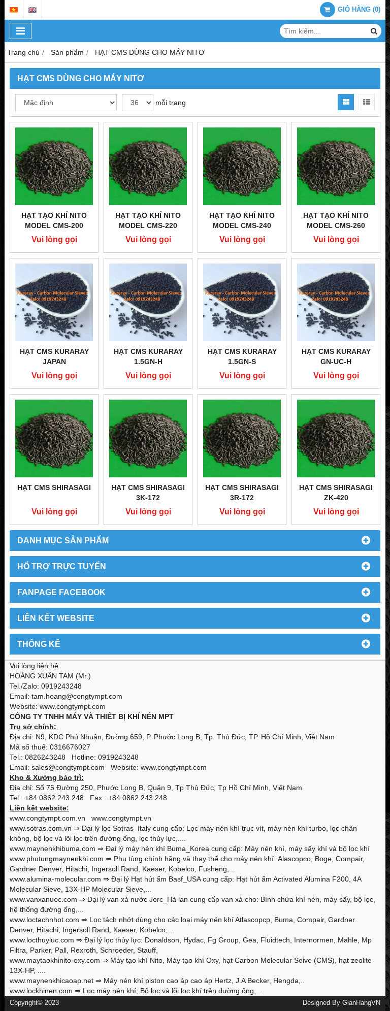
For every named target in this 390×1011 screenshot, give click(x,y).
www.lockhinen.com (41, 991)
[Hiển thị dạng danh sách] (367, 102)
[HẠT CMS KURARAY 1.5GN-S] (242, 302)
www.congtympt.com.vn (47, 818)
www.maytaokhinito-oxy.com (55, 960)
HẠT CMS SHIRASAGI (54, 487)
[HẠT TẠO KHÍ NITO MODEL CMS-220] (148, 166)
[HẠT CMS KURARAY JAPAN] (54, 302)
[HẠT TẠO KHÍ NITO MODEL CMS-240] (242, 166)
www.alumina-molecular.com (55, 879)
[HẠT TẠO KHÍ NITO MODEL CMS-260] (336, 166)
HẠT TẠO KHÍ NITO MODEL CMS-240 (242, 220)
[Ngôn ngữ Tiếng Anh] (32, 10)
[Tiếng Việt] (14, 10)
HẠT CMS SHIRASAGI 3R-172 (242, 492)
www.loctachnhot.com (44, 920)
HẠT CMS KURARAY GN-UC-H (336, 356)
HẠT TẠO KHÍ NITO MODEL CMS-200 (54, 220)
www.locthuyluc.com (42, 940)
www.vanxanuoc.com (43, 899)
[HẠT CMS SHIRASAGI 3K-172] (148, 438)
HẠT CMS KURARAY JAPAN (54, 356)
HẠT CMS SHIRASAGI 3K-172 (148, 492)
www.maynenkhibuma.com (52, 848)
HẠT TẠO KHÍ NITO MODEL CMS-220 (148, 220)
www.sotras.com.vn (41, 828)
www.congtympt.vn (121, 818)
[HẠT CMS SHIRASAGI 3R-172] (242, 438)
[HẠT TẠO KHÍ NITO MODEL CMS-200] (54, 166)
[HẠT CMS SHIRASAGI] (54, 438)
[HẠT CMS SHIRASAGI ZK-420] (336, 438)
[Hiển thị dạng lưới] (346, 102)
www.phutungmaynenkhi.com (57, 859)
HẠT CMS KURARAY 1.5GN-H (148, 356)
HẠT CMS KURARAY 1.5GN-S (242, 356)
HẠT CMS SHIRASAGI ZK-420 (336, 492)
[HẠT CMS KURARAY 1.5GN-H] (148, 302)
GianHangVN (361, 1002)
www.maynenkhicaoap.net (51, 980)
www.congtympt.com (174, 767)
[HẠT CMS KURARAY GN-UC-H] (336, 302)
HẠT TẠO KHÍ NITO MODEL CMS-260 (336, 220)
